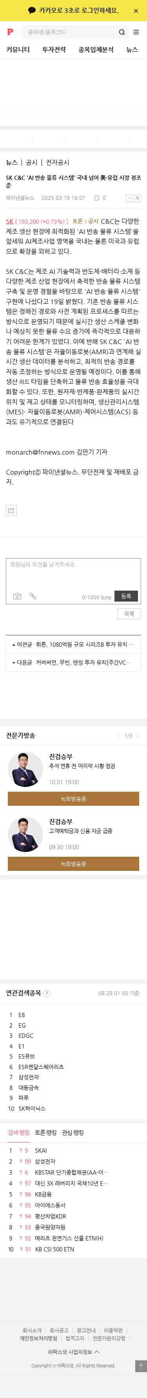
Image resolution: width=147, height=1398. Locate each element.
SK (9, 221)
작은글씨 (130, 198)
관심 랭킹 (72, 1132)
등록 (126, 596)
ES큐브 (26, 1056)
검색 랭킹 (18, 1132)
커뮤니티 (18, 49)
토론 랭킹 (45, 1132)
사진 (17, 596)
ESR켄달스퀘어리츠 (41, 1067)
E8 (21, 1015)
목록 (129, 614)
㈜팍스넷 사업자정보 (70, 1351)
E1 (21, 1046)
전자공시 (57, 163)
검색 (122, 32)
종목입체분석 (96, 49)
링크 (33, 596)
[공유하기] (11, 510)
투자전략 (54, 49)
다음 (137, 735)
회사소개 (32, 1330)
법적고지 (74, 1338)
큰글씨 (137, 198)
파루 (23, 1098)
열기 (141, 1366)
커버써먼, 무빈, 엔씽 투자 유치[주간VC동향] (85, 662)
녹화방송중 (73, 799)
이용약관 (113, 1330)
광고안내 (86, 1330)
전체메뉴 (140, 32)
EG (22, 1025)
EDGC (25, 1035)
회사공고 (59, 1330)
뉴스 (132, 49)
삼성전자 (28, 1077)
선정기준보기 (47, 993)
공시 (32, 163)
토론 (78, 221)
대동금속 (28, 1087)
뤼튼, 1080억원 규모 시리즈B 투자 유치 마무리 (85, 644)
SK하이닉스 (31, 1108)
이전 (119, 735)
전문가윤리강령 (109, 1338)
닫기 (135, 10)
